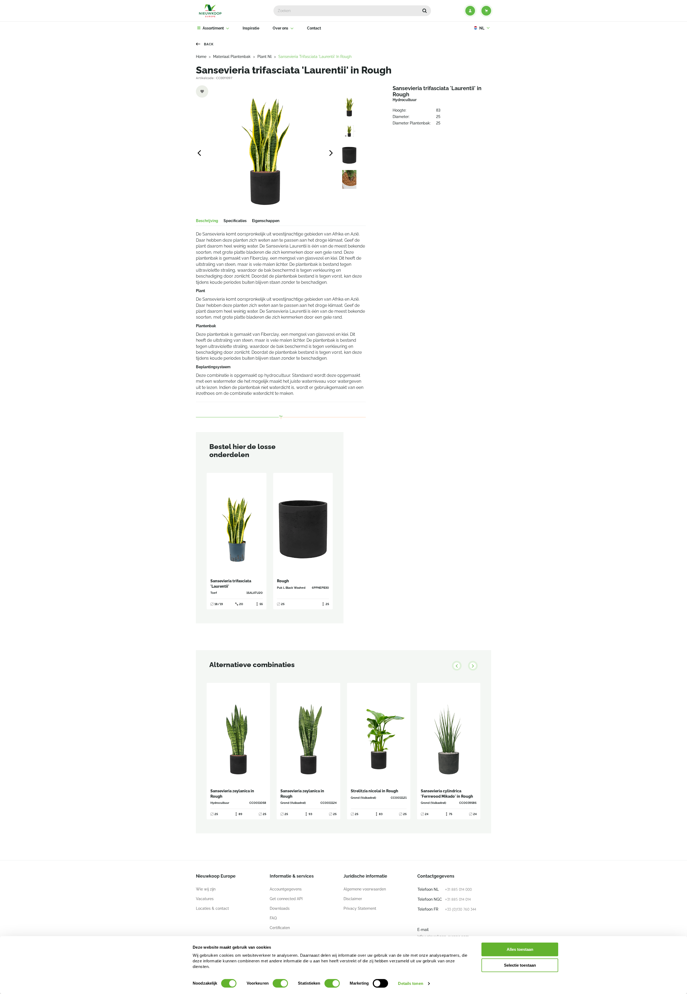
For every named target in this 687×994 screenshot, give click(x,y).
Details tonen (410, 983)
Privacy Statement (360, 908)
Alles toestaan (520, 949)
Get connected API (286, 899)
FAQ (273, 918)
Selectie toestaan (520, 965)
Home (201, 56)
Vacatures (205, 899)
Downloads (280, 908)
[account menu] (470, 11)
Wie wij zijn (205, 889)
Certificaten (280, 928)
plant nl (264, 56)
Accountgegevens (286, 889)
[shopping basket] (486, 11)
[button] (424, 11)
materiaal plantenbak (232, 56)
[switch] (280, 983)
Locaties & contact (212, 908)
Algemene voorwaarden (365, 889)
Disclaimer (353, 899)
